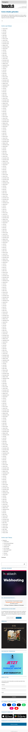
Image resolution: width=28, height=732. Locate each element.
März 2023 (5, 95)
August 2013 (5, 282)
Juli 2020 (4, 148)
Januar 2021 (5, 138)
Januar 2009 (5, 371)
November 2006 (6, 411)
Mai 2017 (4, 207)
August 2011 (5, 322)
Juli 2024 (4, 68)
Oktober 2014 (5, 259)
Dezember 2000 (6, 519)
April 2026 (5, 35)
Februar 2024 (5, 76)
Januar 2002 (5, 504)
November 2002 (6, 489)
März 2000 (5, 522)
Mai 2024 (4, 71)
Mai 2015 (4, 247)
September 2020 (6, 144)
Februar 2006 (5, 426)
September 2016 (6, 221)
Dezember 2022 (6, 100)
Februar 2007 (5, 406)
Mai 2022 (4, 111)
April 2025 (5, 53)
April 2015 (5, 249)
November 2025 (6, 43)
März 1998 (5, 529)
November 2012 (6, 297)
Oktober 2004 (5, 451)
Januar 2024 (5, 78)
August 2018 (5, 184)
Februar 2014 (5, 272)
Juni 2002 (4, 497)
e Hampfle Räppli (7, 544)
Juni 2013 (4, 285)
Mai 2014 (4, 267)
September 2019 (6, 163)
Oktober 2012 (5, 298)
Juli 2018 (4, 186)
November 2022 (6, 101)
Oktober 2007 (5, 393)
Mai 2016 (4, 227)
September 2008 (6, 378)
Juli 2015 (4, 244)
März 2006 (5, 424)
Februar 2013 (5, 292)
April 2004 (5, 461)
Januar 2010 (5, 353)
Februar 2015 (5, 252)
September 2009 (6, 360)
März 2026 (5, 37)
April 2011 (4, 328)
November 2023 (6, 81)
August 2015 (5, 242)
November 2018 (6, 179)
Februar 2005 (5, 444)
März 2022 (5, 114)
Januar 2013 (5, 293)
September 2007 (6, 395)
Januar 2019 (5, 176)
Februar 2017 (5, 212)
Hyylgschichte (6, 546)
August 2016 (5, 222)
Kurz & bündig (6, 548)
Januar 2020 (5, 156)
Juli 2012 (4, 303)
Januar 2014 (5, 274)
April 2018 (5, 191)
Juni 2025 (4, 51)
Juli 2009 (4, 363)
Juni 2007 (4, 400)
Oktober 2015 (5, 239)
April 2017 (5, 209)
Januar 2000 (5, 526)
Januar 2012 (5, 313)
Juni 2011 (4, 325)
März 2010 (5, 350)
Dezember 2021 (6, 119)
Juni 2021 (4, 129)
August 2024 (5, 66)
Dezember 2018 (6, 177)
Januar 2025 (5, 58)
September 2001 (6, 509)
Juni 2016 (4, 226)
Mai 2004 (4, 459)
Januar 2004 (5, 466)
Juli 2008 (4, 380)
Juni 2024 (4, 70)
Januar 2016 (5, 234)
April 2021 (5, 133)
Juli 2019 (4, 166)
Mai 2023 (4, 91)
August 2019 (5, 164)
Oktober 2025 (5, 45)
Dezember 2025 (6, 42)
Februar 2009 (5, 370)
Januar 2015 (5, 254)
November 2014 (6, 257)
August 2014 (5, 262)
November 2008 (6, 375)
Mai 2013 (4, 287)
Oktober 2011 (5, 318)
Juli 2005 (4, 436)
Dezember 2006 (6, 410)
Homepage (3, 557)
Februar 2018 (5, 194)
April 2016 (5, 229)
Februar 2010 (5, 351)
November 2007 (6, 391)
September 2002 (6, 492)
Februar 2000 (5, 524)
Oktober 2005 (5, 433)
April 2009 (5, 366)
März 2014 (5, 270)
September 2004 (6, 453)
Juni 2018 (4, 187)
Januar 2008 (5, 388)
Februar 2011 (5, 332)
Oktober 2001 (5, 507)
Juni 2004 (4, 458)
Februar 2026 (5, 38)
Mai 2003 (4, 479)
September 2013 (6, 280)
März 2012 (5, 310)
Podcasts (5, 553)
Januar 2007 (5, 408)
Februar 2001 (5, 516)
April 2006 (5, 423)
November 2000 (6, 521)
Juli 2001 (4, 511)
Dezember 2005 (6, 429)
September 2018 (6, 182)
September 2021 (6, 124)
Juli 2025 (4, 50)
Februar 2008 (5, 386)
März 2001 (5, 514)
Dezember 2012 (6, 295)
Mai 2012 (4, 307)
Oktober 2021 (5, 123)
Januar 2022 (5, 118)
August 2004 (5, 454)
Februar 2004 (5, 464)
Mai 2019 (4, 169)
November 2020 (6, 141)
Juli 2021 (4, 128)
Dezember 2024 (6, 60)
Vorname (3, 684)
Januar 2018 (5, 196)
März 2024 (5, 75)
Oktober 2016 (5, 219)
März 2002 (5, 501)
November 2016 (6, 217)
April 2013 (5, 288)
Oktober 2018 (5, 181)
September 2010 (6, 340)
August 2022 (5, 106)
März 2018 (5, 192)
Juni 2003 (4, 477)
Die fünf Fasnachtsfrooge (8, 543)
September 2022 (6, 105)
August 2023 (5, 86)
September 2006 (6, 414)
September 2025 (6, 46)
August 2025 (5, 48)
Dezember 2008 (6, 373)
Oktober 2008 (5, 376)
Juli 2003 (4, 476)
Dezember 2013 (6, 275)
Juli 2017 (4, 206)
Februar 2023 (5, 96)
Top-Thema (6, 554)
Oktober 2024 (5, 63)
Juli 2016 (4, 224)
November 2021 (6, 121)
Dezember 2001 (6, 506)
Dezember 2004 (6, 448)
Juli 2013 (4, 284)
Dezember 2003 (6, 468)
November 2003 (6, 469)
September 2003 (6, 472)
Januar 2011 (5, 333)
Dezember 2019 (6, 158)
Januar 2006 (5, 428)
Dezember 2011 (6, 315)
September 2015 (6, 240)
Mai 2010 (4, 347)
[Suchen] (24, 564)
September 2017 (6, 202)
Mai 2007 (4, 401)
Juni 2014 (4, 265)
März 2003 (5, 482)
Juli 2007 (4, 398)
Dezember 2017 (6, 197)
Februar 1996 (5, 532)
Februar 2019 (5, 174)
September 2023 (6, 85)
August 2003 (5, 474)
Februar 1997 (5, 531)
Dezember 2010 (6, 335)
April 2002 (5, 499)
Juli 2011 (4, 323)
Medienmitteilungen (7, 549)
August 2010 (5, 342)
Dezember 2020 (6, 139)
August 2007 (5, 396)
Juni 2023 (4, 90)
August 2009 (5, 361)
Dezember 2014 (6, 255)
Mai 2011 (4, 327)
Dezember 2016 (6, 216)
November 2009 (6, 356)
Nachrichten (6, 551)
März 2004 (5, 463)
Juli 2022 (4, 108)
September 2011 (6, 320)
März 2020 (5, 153)
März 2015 (5, 250)
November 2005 (6, 431)
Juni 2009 (4, 365)
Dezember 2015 (6, 235)
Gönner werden (14, 724)
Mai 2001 (4, 512)
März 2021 (5, 134)
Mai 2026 (4, 33)
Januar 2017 (5, 214)
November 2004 (6, 449)
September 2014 (6, 260)
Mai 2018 (4, 189)
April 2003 (5, 481)
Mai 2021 (4, 131)
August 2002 (5, 494)
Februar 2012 (5, 312)
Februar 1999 (5, 527)
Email (3, 692)
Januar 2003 (5, 486)
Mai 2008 (4, 381)
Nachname (3, 688)
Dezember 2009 (6, 355)
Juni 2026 (4, 32)
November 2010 (6, 337)
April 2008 (5, 383)
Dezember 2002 (6, 487)
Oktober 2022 (5, 103)
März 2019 (5, 172)
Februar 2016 (5, 232)
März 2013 (5, 290)
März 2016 (5, 230)
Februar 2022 (5, 116)
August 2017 (5, 204)
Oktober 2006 (5, 413)
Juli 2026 (4, 30)
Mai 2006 (4, 421)
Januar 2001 (5, 517)
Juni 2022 (4, 109)
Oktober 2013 (5, 279)
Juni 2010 (4, 345)
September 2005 (6, 434)
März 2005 (5, 443)
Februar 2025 (5, 56)
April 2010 (5, 348)
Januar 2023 (5, 98)
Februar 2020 (5, 154)
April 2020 (5, 151)
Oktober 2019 (5, 161)
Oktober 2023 (5, 83)
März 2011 (5, 330)
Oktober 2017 (5, 201)
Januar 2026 (5, 40)
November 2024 (6, 61)
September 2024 (6, 65)
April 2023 (5, 93)
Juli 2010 (4, 343)
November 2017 (6, 199)
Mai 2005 (4, 439)
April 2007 (5, 403)
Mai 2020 (4, 149)
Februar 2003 (5, 484)
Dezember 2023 (6, 80)
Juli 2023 (4, 88)
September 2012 (6, 300)
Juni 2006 (4, 419)
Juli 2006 (4, 418)
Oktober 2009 (5, 358)
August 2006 (5, 416)
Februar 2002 (5, 502)
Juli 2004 (4, 456)
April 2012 (5, 308)
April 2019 (5, 171)
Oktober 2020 (5, 143)
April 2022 (5, 113)
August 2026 (5, 28)
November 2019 (6, 159)
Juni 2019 (4, 167)
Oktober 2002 (5, 491)
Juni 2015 (4, 245)
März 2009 (5, 368)
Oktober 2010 (5, 338)
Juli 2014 (4, 264)
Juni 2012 (4, 305)
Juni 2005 (4, 438)
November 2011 (6, 317)
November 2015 (6, 237)
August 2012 (5, 302)
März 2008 (5, 385)
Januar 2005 (5, 446)
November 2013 (6, 277)
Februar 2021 (5, 136)
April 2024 (5, 73)
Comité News (6, 541)
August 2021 (5, 126)
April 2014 (5, 269)
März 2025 (5, 55)
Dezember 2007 (6, 390)
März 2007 (5, 405)
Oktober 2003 (5, 471)
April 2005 (5, 441)
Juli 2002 (4, 496)
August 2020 (5, 146)
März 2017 (5, 211)
